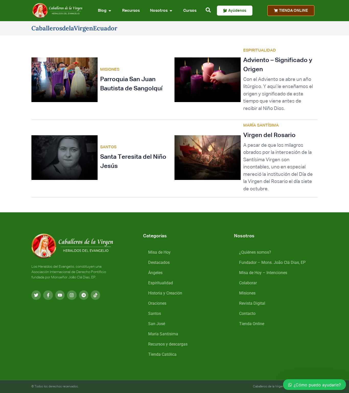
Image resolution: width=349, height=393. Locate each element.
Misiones (247, 293)
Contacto (247, 313)
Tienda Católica (162, 354)
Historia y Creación (165, 293)
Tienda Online (251, 323)
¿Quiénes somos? (255, 252)
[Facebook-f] (48, 295)
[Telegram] (83, 295)
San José (156, 323)
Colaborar (248, 282)
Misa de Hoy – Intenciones (263, 272)
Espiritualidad (160, 282)
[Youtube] (60, 295)
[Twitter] (36, 295)
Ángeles (155, 272)
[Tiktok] (95, 295)
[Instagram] (71, 295)
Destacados (159, 262)
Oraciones (157, 303)
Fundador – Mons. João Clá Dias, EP (272, 262)
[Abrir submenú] (110, 11)
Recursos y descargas (168, 344)
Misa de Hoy (159, 252)
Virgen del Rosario (269, 135)
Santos (154, 313)
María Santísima (163, 333)
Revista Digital (252, 303)
